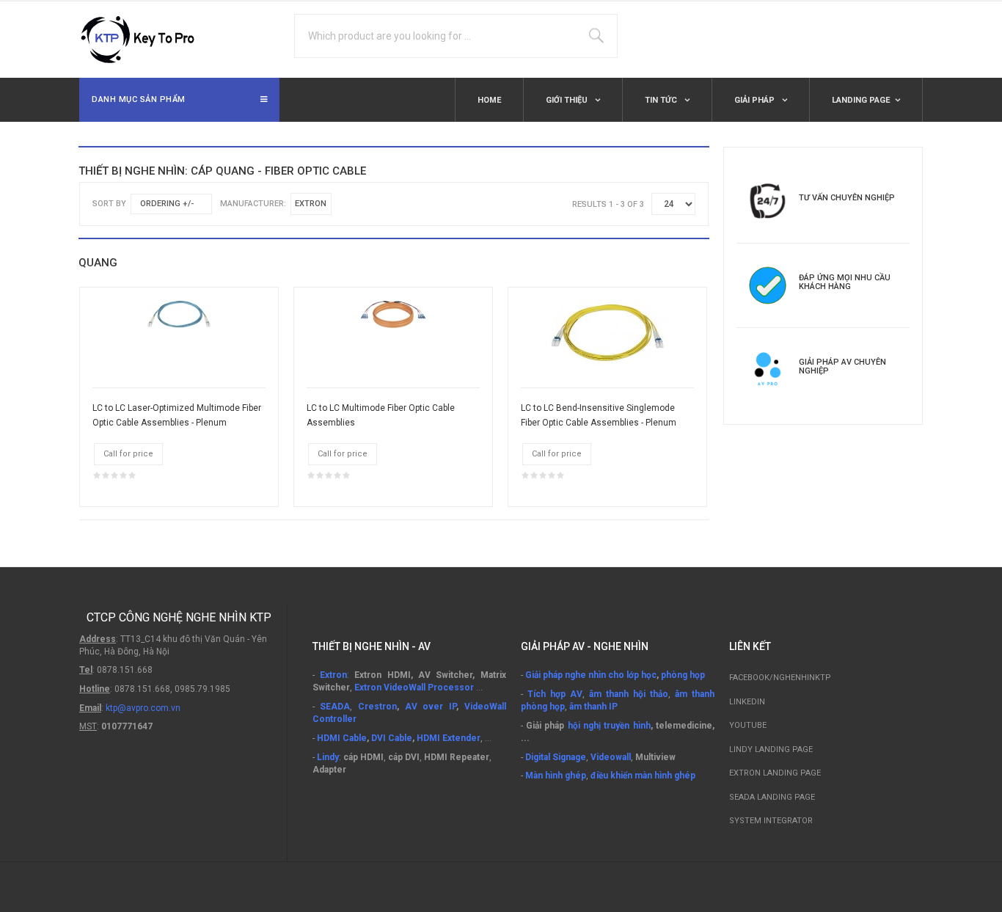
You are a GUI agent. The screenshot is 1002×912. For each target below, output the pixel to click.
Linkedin (747, 702)
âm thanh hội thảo (628, 694)
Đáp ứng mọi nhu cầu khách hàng (845, 282)
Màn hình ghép (555, 775)
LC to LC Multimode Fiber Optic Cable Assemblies (381, 415)
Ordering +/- (167, 203)
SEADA (335, 706)
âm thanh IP (593, 706)
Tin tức (662, 100)
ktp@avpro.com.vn (143, 708)
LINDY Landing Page (771, 749)
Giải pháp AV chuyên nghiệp (842, 366)
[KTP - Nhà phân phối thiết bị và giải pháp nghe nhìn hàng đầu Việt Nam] (145, 39)
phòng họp (683, 675)
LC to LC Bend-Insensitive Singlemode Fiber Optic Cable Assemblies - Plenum (598, 415)
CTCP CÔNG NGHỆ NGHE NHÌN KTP (179, 617)
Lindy (328, 757)
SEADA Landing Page (772, 797)
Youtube (748, 725)
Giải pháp (755, 100)
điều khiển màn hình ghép (642, 775)
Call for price (128, 454)
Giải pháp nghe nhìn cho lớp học (591, 675)
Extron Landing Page (775, 773)
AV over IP (430, 706)
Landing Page (861, 100)
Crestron (377, 706)
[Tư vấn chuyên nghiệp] (767, 200)
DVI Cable (391, 738)
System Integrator (771, 820)
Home (489, 100)
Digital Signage (555, 757)
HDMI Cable (342, 738)
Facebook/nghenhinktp (780, 677)
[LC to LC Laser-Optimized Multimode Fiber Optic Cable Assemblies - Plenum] (179, 314)
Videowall (610, 757)
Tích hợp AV (554, 694)
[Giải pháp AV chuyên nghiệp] (767, 369)
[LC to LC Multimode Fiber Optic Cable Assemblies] (393, 314)
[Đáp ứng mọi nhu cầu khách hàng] (767, 285)
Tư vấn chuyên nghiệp (847, 198)
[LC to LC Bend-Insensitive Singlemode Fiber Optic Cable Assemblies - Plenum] (607, 332)
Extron (333, 675)
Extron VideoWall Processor (414, 687)
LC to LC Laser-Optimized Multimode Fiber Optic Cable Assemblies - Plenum (176, 415)
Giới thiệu (568, 100)
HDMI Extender (448, 738)
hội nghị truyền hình (609, 726)
